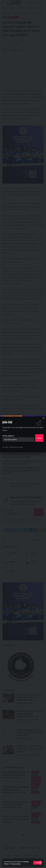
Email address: (8, 436)
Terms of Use (15, 864)
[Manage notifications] (40, 863)
